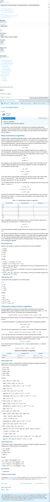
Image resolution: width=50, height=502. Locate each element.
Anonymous (38, 479)
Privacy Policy (36, 498)
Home (7, 103)
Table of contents (43, 118)
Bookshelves (16, 103)
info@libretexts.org (30, 500)
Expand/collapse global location (48, 103)
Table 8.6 (24, 344)
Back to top (3, 483)
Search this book (3, 21)
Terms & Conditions (43, 498)
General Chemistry (27, 103)
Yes (4, 489)
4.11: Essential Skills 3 (13, 477)
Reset (2, 34)
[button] (5, 78)
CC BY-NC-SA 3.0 (9, 479)
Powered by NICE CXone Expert (19, 494)
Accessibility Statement (6, 500)
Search (3, 101)
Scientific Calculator (7, 69)
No (8, 489)
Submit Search (4, 26)
